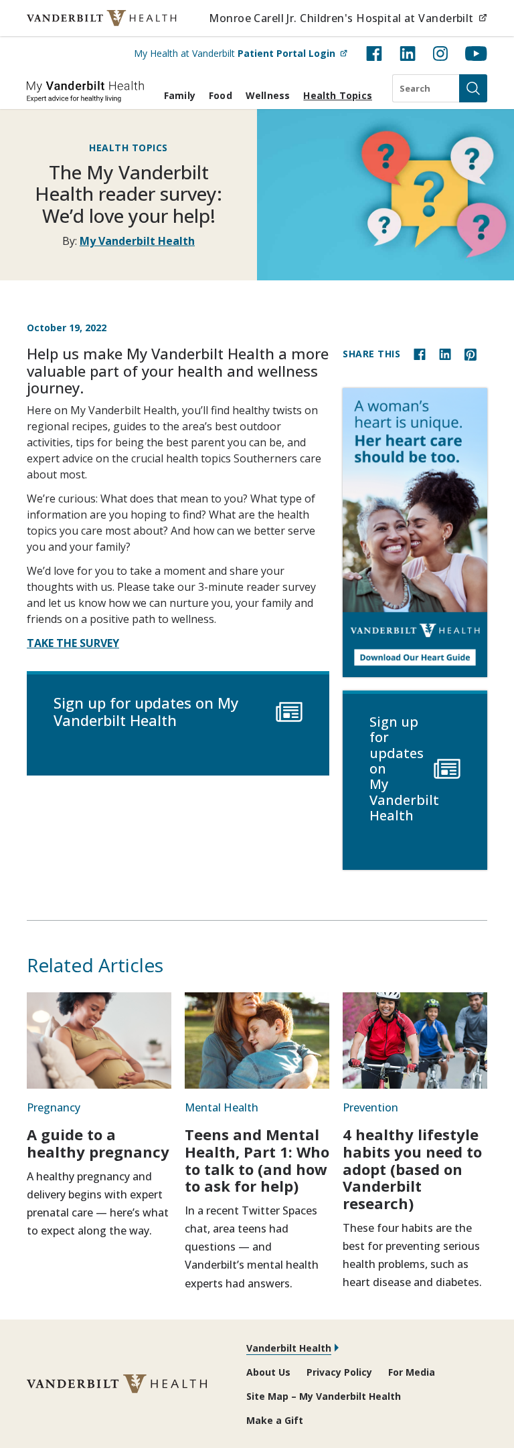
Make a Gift (274, 1420)
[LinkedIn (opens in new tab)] (408, 53)
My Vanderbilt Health (137, 241)
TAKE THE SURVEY (73, 643)
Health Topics (337, 95)
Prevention (370, 1107)
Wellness (268, 95)
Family (179, 95)
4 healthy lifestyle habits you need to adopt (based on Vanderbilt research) (412, 1168)
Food (220, 95)
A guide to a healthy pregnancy (98, 1143)
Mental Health (221, 1107)
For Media (411, 1372)
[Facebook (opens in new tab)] (374, 53)
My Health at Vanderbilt (240, 53)
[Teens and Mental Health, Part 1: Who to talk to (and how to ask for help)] (257, 1040)
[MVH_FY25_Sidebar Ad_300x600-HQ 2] (415, 532)
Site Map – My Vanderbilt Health (323, 1396)
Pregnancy (53, 1107)
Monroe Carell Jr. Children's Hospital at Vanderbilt (348, 17)
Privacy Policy (339, 1372)
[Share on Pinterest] (470, 353)
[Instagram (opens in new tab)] (440, 53)
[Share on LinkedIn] (445, 353)
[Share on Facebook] (420, 353)
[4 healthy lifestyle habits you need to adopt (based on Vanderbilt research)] (415, 1040)
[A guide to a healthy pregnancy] (99, 1040)
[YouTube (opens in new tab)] (476, 53)
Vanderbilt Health (288, 1348)
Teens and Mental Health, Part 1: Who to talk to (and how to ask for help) (257, 1160)
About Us (268, 1372)
